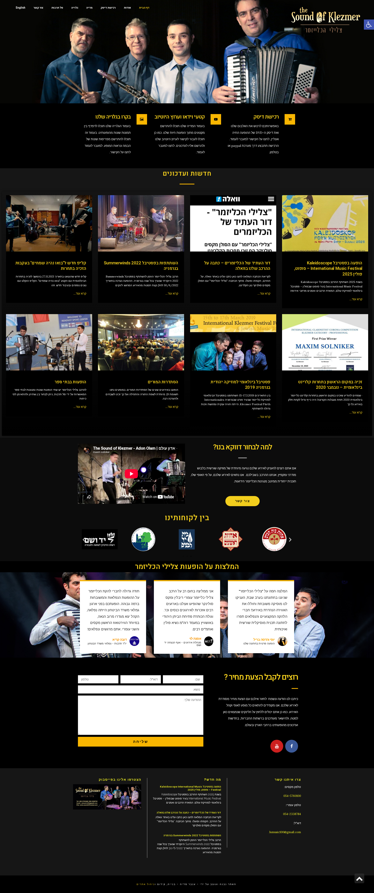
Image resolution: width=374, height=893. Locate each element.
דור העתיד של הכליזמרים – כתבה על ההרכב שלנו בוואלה (237, 266)
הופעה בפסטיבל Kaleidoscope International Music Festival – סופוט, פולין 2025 (328, 268)
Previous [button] (290, 539)
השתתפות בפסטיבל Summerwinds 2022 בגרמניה (141, 266)
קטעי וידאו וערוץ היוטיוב (179, 117)
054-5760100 (292, 796)
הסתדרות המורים (163, 382)
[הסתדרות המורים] (141, 342)
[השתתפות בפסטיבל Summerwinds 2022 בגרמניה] (141, 223)
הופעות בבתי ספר (70, 382)
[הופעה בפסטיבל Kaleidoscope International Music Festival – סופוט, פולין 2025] (325, 223)
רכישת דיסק (266, 117)
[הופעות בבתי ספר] (49, 342)
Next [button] (84, 539)
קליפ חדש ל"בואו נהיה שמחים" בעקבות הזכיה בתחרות (50, 266)
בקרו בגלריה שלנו (113, 117)
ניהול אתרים (146, 884)
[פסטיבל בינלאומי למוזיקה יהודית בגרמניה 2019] (233, 342)
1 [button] (183, 556)
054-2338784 (292, 814)
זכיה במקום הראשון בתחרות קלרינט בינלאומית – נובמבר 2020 (330, 385)
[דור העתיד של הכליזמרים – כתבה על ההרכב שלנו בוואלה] (233, 223)
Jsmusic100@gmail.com (285, 832)
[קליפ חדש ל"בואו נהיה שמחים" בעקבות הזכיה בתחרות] (49, 223)
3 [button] (191, 556)
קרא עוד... (355, 299)
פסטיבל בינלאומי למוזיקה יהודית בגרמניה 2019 (240, 385)
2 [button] (187, 556)
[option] (100, 539)
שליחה (140, 741)
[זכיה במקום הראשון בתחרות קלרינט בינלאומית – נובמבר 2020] (325, 342)
